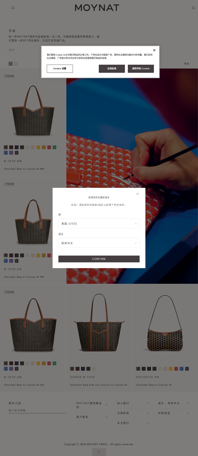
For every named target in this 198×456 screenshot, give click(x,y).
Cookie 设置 (59, 68)
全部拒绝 (111, 68)
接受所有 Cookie (141, 68)
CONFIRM (99, 259)
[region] (100, 62)
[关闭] (138, 194)
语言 (60, 234)
